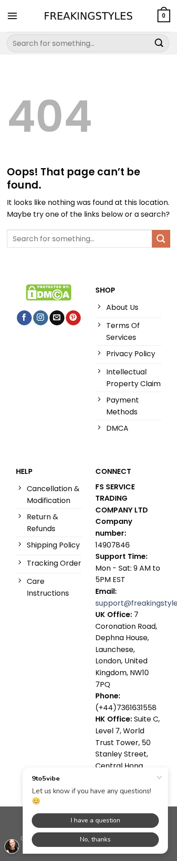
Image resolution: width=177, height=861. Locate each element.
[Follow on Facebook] (24, 318)
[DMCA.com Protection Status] (48, 292)
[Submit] (159, 43)
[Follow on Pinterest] (73, 318)
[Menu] (12, 16)
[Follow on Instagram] (40, 318)
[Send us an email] (56, 318)
